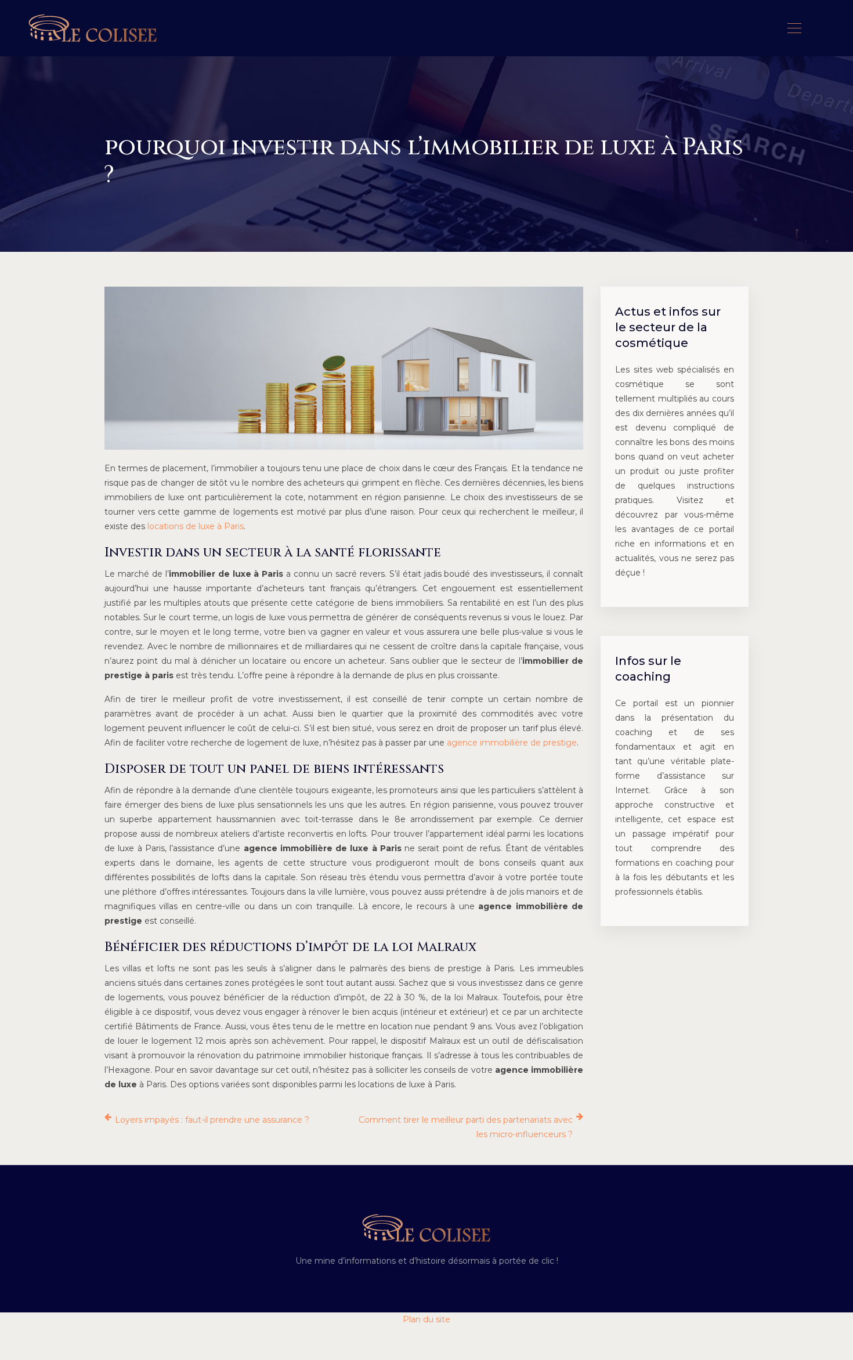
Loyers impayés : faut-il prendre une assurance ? (212, 1120)
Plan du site (426, 1319)
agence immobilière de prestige (512, 742)
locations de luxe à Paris (195, 526)
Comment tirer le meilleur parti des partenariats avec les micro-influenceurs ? (466, 1127)
